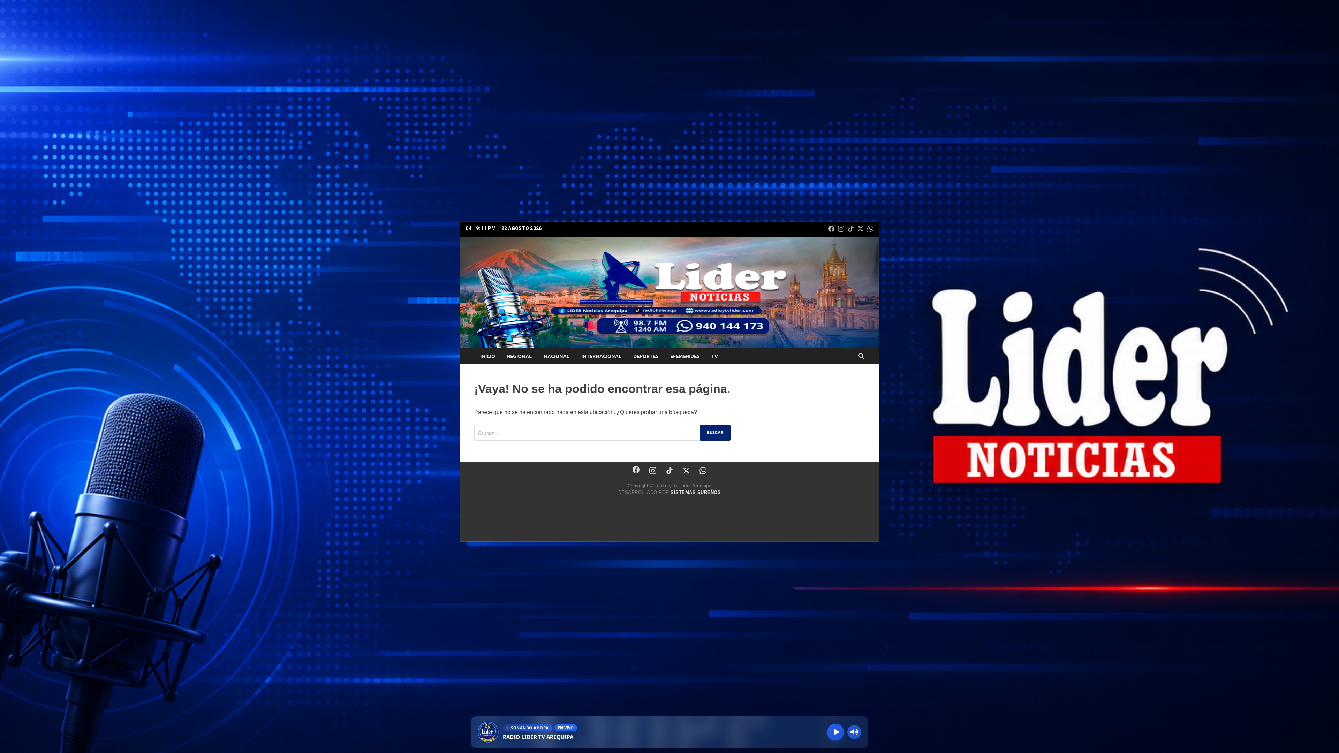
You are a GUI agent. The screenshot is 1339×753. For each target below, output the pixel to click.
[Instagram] (841, 229)
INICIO (487, 356)
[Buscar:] (602, 433)
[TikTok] (851, 229)
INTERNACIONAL (601, 356)
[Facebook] (831, 229)
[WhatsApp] (870, 229)
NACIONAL (556, 356)
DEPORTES (645, 356)
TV (714, 356)
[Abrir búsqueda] (861, 356)
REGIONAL (519, 356)
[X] (860, 229)
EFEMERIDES (684, 356)
